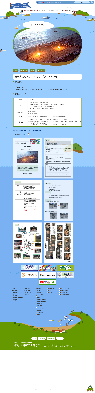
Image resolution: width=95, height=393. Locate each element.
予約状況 (39, 314)
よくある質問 (40, 312)
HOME (15, 70)
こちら (26, 134)
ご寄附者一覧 (64, 292)
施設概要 (39, 292)
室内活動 (15, 295)
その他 (14, 300)
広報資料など (40, 294)
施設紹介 (39, 288)
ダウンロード (40, 296)
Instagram (52, 2)
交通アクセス (52, 288)
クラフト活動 (16, 294)
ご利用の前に (28, 290)
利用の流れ (27, 288)
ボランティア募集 (65, 294)
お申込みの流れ (28, 292)
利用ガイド (39, 297)
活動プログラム (23, 70)
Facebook (40, 2)
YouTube (46, 2)
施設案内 (39, 290)
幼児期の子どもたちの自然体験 (18, 298)
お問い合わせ (58, 2)
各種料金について (29, 294)
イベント (39, 307)
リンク (50, 290)
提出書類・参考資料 (41, 299)
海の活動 (15, 290)
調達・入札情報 (64, 290)
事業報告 (39, 310)
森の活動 (32, 70)
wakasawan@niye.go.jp (71, 346)
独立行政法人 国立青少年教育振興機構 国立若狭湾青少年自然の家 (18, 9)
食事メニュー (40, 303)
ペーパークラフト (65, 288)
